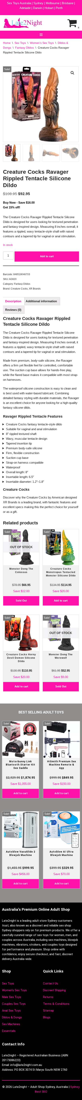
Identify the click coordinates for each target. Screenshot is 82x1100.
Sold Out (21, 600)
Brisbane (67, 3)
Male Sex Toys (11, 997)
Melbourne (53, 3)
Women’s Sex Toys (42, 42)
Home (7, 42)
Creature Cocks (19, 288)
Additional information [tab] (41, 301)
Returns (48, 997)
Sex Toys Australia (19, 3)
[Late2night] (23, 23)
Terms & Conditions (56, 1004)
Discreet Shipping (54, 990)
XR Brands (35, 288)
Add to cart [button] (60, 600)
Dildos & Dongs (12, 1017)
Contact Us (50, 983)
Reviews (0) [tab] (13, 309)
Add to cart (47, 256)
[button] (72, 73)
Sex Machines (11, 1024)
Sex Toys (20, 42)
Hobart (49, 8)
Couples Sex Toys (14, 1004)
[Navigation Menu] (41, 34)
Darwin (37, 8)
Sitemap (48, 1010)
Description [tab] (13, 301)
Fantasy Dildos (24, 47)
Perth (59, 8)
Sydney (38, 3)
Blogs (46, 1017)
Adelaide (25, 8)
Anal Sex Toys (11, 1010)
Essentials (9, 1031)
